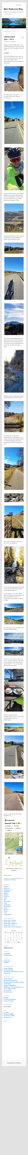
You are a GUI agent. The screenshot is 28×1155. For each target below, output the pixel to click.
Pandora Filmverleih (9, 1001)
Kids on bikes (7, 901)
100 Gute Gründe (8, 955)
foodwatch (6, 962)
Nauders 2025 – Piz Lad (9, 925)
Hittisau (19, 94)
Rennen (5, 908)
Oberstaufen (6, 98)
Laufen (5, 903)
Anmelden (6, 1012)
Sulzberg (15, 198)
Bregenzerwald (17, 716)
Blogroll (6, 893)
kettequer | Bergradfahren (10, 985)
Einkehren (6, 895)
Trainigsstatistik (7, 914)
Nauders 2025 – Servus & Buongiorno (13, 927)
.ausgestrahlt (7, 953)
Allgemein (6, 886)
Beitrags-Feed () (8, 1014)
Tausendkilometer (8, 992)
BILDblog (6, 997)
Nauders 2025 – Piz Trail (9, 922)
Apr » (19, 942)
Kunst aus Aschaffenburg (10, 999)
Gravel (13, 878)
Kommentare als (9, 1015)
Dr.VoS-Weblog (7, 983)
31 (16, 940)
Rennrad (17, 878)
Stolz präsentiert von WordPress (14, 1063)
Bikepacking (7, 891)
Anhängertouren (8, 890)
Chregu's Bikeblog (8, 968)
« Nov (8, 942)
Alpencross (6, 888)
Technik (6, 911)
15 (10, 937)
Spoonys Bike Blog (8, 970)
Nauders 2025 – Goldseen (10, 920)
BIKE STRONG (7, 1006)
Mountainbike (7, 906)
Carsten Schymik (8, 979)
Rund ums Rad (7, 990)
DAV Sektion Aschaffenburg (10, 980)
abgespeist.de (7, 961)
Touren (21, 878)
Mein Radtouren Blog (13, 9)
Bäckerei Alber (10, 659)
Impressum (12, 26)
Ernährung (6, 896)
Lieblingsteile (7, 904)
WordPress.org (7, 1017)
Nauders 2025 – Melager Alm (11, 923)
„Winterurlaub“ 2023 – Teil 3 (10, 38)
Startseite (6, 26)
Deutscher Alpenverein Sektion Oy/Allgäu (14, 982)
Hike (5, 899)
